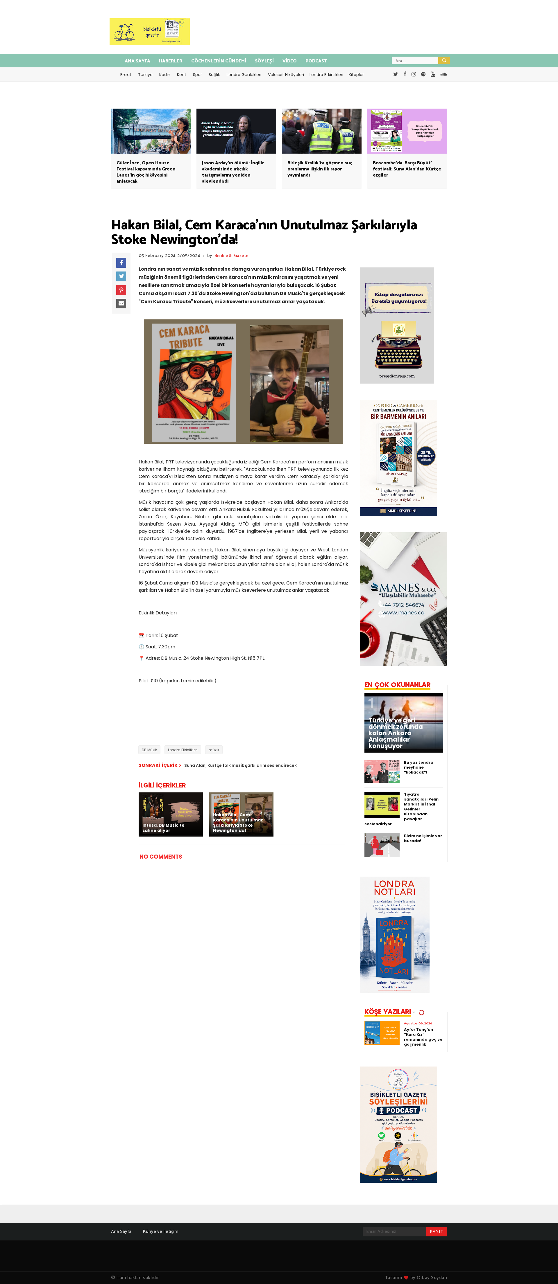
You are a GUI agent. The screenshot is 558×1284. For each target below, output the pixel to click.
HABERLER (171, 61)
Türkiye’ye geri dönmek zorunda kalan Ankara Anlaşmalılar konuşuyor (396, 733)
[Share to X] (121, 276)
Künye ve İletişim (160, 1232)
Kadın (164, 75)
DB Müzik (149, 749)
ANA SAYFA (137, 61)
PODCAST (316, 61)
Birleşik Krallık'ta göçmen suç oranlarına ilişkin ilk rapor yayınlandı (319, 169)
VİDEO (289, 61)
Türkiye (145, 75)
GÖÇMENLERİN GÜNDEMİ (218, 61)
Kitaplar (356, 75)
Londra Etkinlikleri (326, 75)
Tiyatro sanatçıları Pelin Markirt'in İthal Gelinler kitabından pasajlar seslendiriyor (401, 809)
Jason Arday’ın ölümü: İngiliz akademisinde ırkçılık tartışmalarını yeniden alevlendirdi (233, 172)
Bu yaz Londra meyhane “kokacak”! (418, 767)
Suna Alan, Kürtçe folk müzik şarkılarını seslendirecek (240, 765)
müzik (214, 749)
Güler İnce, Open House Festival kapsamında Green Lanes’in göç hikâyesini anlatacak (146, 172)
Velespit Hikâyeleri (286, 75)
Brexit (125, 75)
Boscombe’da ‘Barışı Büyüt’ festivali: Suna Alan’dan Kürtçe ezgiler (407, 169)
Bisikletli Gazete (231, 256)
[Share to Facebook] (121, 263)
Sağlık (214, 75)
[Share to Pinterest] (121, 290)
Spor (197, 75)
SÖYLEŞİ (264, 61)
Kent (181, 75)
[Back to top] (543, 1270)
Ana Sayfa (121, 1232)
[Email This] (121, 304)
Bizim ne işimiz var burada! (423, 838)
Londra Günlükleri (244, 75)
